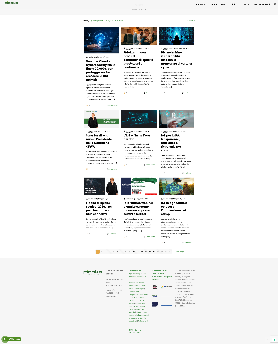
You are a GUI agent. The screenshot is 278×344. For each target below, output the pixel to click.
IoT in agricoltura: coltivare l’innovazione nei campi (174, 208)
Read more (112, 105)
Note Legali (139, 288)
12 (142, 252)
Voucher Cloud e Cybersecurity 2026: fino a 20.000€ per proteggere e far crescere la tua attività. (100, 70)
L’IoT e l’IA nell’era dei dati (137, 137)
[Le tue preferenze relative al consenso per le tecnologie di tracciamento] (274, 340)
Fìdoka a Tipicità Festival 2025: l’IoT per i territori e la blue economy (99, 208)
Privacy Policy (134, 286)
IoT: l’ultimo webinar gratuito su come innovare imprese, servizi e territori (139, 208)
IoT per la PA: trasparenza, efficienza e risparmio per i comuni (172, 143)
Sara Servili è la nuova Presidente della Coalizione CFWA (99, 141)
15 (154, 252)
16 (158, 252)
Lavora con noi (135, 271)
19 (170, 252)
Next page (180, 252)
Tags (109, 21)
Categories (97, 21)
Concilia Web (134, 291)
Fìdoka (90, 57)
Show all (192, 21)
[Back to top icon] (267, 339)
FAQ (130, 297)
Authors (120, 21)
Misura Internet (142, 312)
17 (162, 252)
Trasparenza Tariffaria (138, 294)
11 (138, 252)
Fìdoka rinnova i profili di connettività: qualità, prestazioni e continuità (139, 60)
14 (150, 252)
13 (146, 252)
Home (134, 9)
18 (166, 252)
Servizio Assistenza (136, 283)
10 (134, 252)
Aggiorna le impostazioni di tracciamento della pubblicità (139, 318)
